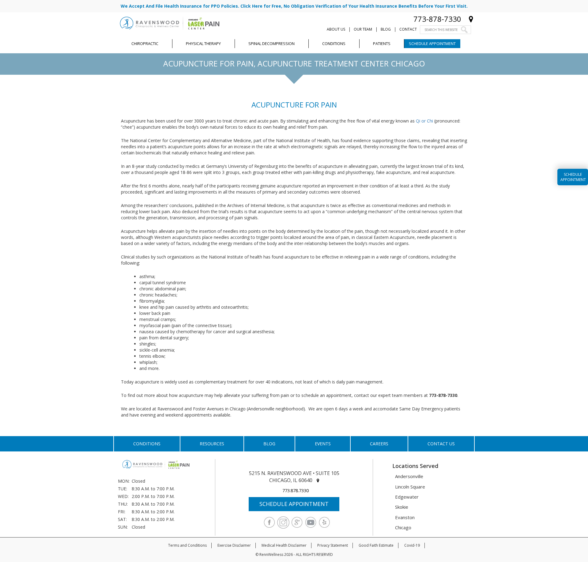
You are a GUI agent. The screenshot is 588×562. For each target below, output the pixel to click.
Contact (408, 29)
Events (323, 444)
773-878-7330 (437, 19)
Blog (386, 29)
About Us (336, 29)
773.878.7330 (295, 490)
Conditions (146, 444)
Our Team (363, 29)
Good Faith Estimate (376, 545)
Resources (212, 444)
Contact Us (441, 444)
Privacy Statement (332, 545)
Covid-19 (412, 545)
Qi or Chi (424, 121)
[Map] (471, 19)
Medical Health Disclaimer (284, 545)
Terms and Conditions (187, 545)
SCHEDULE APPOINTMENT (294, 503)
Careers (379, 444)
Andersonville (409, 476)
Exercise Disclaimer (234, 545)
